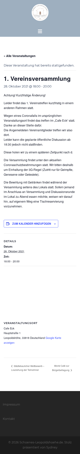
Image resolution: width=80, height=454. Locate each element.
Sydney (51, 447)
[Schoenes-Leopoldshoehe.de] (40, 14)
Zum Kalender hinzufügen (31, 223)
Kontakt (9, 419)
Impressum (11, 404)
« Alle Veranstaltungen (20, 56)
